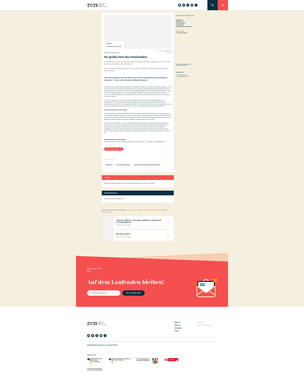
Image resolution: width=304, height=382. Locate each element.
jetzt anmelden (133, 293)
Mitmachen (178, 328)
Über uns (177, 325)
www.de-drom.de (181, 32)
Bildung (177, 322)
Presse (177, 331)
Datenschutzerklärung (204, 325)
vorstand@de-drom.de (182, 76)
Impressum (200, 322)
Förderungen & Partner (102, 345)
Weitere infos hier (112, 149)
